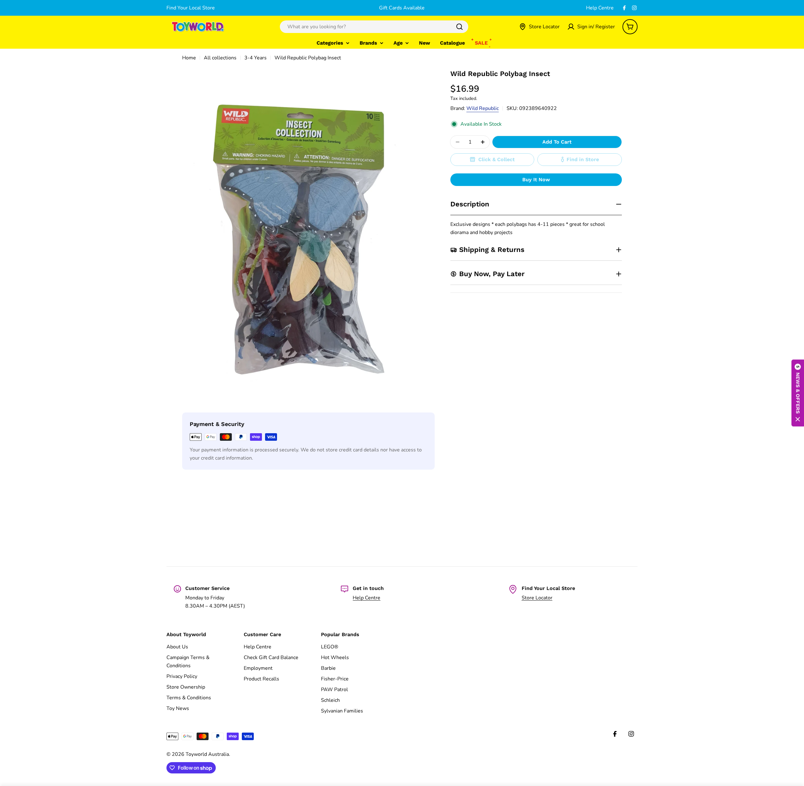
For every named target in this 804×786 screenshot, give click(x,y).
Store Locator (537, 597)
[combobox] (374, 26)
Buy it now (536, 180)
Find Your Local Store (190, 7)
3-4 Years (255, 57)
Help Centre (600, 7)
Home (189, 57)
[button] (797, 393)
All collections (220, 57)
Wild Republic (482, 108)
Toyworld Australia (207, 754)
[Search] (459, 26)
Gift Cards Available (402, 7)
